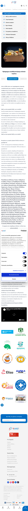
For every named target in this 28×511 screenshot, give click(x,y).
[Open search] (4, 6)
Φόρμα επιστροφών (11, 457)
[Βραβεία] (14, 435)
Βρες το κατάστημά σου (12, 455)
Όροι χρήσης (5, 495)
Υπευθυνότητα (8, 9)
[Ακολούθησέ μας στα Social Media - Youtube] (13, 482)
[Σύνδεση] (22, 6)
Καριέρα (8, 445)
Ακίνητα (8, 447)
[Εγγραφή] (24, 420)
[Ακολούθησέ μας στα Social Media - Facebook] (8, 482)
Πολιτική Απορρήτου (7, 496)
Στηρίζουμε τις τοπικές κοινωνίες (19, 9)
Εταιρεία (9, 442)
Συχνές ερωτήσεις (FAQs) (12, 471)
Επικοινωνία (9, 469)
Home (2, 9)
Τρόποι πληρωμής (19, 495)
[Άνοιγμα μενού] (2, 6)
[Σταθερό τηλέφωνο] (24, 6)
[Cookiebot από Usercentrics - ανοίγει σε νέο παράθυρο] (21, 231)
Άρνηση (14, 279)
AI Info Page (5, 499)
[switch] (25, 257)
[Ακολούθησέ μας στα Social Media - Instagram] (11, 482)
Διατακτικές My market (12, 461)
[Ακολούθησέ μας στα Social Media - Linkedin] (16, 482)
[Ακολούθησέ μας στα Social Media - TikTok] (18, 482)
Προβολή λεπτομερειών (18, 270)
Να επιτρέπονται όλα (14, 274)
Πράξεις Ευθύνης (10, 444)
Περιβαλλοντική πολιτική (12, 463)
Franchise (9, 449)
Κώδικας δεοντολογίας (12, 459)
